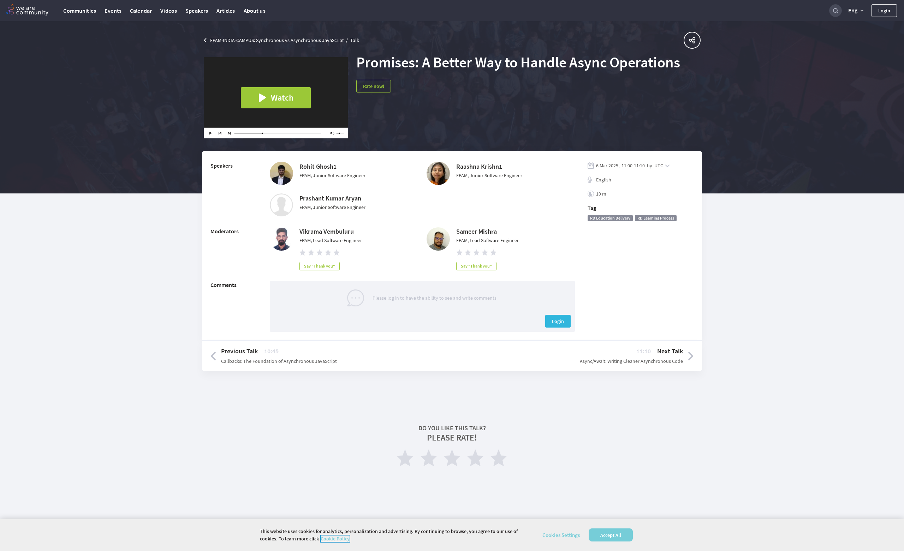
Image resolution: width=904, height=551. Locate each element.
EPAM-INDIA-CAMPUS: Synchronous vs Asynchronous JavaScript (277, 40)
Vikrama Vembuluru (326, 231)
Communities (79, 10)
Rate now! (373, 86)
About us (255, 10)
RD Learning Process (655, 218)
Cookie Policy (335, 538)
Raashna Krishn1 (479, 166)
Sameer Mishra (476, 231)
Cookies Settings (561, 535)
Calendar (141, 10)
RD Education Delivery (610, 218)
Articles (225, 10)
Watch (282, 97)
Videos (168, 10)
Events (113, 10)
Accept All (610, 535)
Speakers (196, 10)
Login (884, 10)
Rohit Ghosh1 (318, 166)
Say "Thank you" (319, 266)
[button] (856, 10)
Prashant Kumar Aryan (330, 198)
